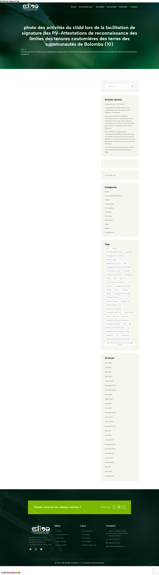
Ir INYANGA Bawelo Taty (113, 312)
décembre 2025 (110, 385)
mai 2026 (108, 372)
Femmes (108, 290)
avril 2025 (108, 408)
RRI (130, 324)
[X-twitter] (124, 507)
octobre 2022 (110, 453)
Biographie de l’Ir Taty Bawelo (114, 104)
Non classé (108, 216)
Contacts (134, 7)
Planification (109, 220)
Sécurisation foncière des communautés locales (120, 344)
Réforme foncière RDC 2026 (115, 328)
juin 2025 (108, 403)
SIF (117, 335)
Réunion (107, 228)
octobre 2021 (109, 462)
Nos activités (111, 7)
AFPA (107, 248)
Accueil (73, 7)
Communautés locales (113, 271)
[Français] (8, 1)
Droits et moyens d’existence (115, 282)
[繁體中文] (3, 1)
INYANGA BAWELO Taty (113, 305)
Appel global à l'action (113, 263)
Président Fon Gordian (113, 324)
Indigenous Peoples (112, 301)
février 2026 (109, 381)
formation (125, 290)
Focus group (109, 208)
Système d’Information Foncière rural (118, 339)
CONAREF (126, 271)
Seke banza (109, 335)
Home (22, 49)
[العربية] (1, 1)
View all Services (110, 175)
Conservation (129, 275)
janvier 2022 (109, 458)
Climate (107, 200)
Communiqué (109, 204)
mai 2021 (108, 467)
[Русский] (13, 1)
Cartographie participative (113, 196)
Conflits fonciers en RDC (114, 275)
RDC (124, 324)
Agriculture (129, 252)
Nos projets (100, 7)
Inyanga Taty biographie (113, 309)
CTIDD (108, 278)
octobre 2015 (109, 476)
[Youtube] (119, 507)
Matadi (108, 316)
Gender (108, 294)
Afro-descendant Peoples (114, 252)
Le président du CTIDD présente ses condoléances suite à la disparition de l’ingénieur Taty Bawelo (117, 110)
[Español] (15, 1)
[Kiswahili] (18, 1)
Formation (108, 212)
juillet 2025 (109, 399)
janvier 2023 (109, 440)
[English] (6, 1)
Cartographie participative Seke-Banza (118, 267)
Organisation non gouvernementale (117, 320)
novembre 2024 (110, 413)
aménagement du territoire (115, 256)
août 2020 (108, 471)
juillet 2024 (109, 417)
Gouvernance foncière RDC (122, 294)
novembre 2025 (110, 390)
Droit (121, 278)
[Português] (11, 1)
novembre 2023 (110, 426)
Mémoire (116, 316)
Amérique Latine (111, 259)
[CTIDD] (30, 6)
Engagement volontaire (123, 286)
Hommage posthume (112, 297)
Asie (125, 263)
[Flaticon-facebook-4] (114, 507)
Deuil (115, 278)
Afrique (114, 248)
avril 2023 (108, 435)
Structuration (125, 335)
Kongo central (128, 312)
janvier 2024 (109, 422)
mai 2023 (108, 431)
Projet (107, 224)
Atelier (107, 192)
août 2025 (108, 394)
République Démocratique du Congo (117, 331)
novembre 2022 (110, 449)
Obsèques (125, 316)
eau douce (109, 286)
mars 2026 (108, 376)
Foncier (116, 290)
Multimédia (123, 7)
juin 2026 (108, 367)
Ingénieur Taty (125, 301)
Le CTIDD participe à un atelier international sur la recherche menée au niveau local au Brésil (119, 149)
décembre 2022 (110, 444)
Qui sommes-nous (85, 7)
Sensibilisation (109, 232)
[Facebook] (30, 549)
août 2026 (108, 363)
